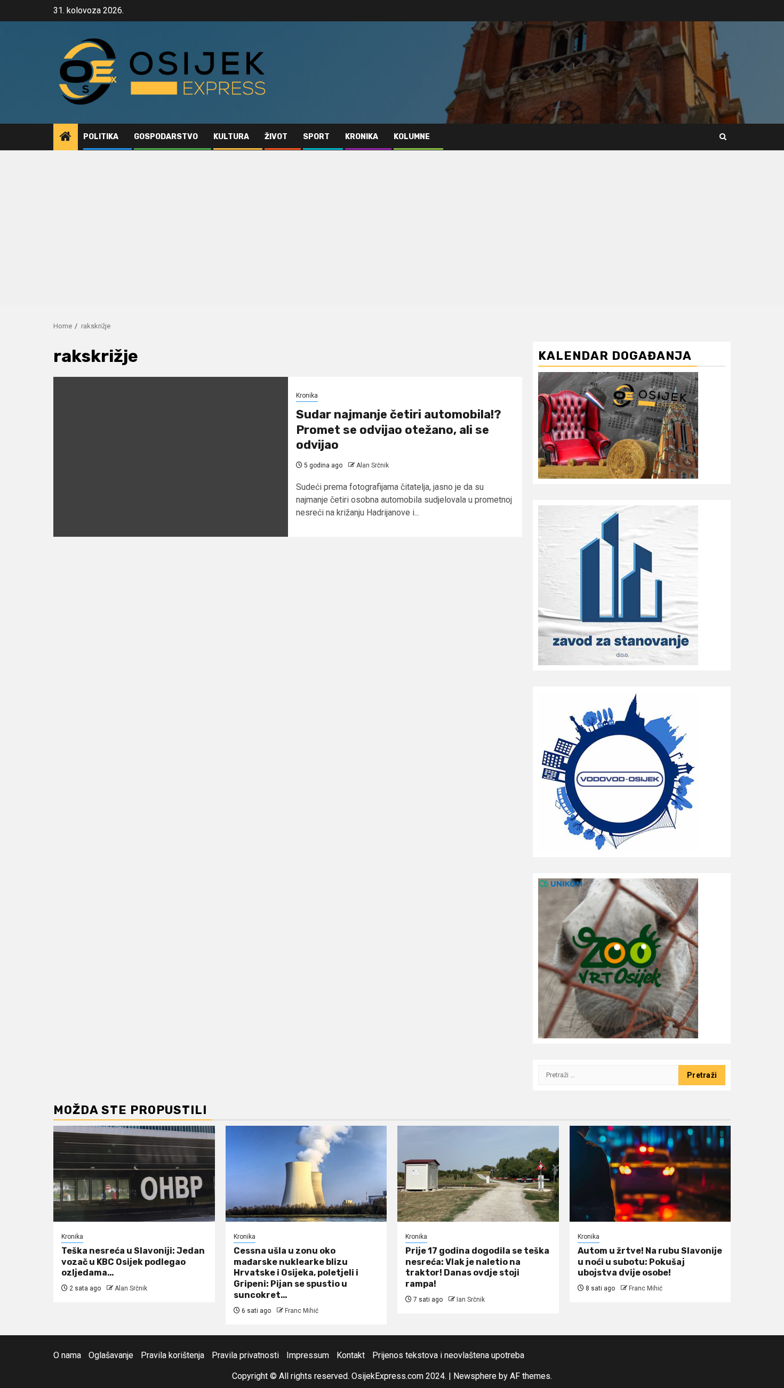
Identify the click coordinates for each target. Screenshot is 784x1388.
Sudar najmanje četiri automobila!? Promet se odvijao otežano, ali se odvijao (398, 429)
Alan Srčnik (372, 465)
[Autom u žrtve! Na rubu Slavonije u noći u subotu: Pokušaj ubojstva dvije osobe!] (650, 1174)
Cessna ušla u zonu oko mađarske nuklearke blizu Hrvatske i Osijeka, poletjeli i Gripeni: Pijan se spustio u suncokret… (296, 1273)
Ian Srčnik (471, 1299)
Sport (316, 136)
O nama (67, 1355)
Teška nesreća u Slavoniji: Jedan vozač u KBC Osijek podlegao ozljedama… (133, 1262)
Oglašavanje (111, 1355)
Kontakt (351, 1355)
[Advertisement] (392, 230)
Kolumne (412, 136)
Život (276, 136)
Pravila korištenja (172, 1355)
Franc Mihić (301, 1310)
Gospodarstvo (166, 136)
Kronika (361, 136)
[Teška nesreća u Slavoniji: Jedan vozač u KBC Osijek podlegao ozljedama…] (134, 1174)
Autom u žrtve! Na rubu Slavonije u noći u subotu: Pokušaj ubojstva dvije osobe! (650, 1262)
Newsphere (475, 1376)
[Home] (65, 137)
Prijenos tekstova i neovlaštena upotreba (448, 1355)
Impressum (307, 1355)
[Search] (723, 136)
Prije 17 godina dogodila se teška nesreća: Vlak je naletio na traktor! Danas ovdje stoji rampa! (477, 1267)
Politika (100, 136)
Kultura (231, 136)
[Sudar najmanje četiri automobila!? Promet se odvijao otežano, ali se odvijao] (170, 457)
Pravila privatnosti (245, 1355)
